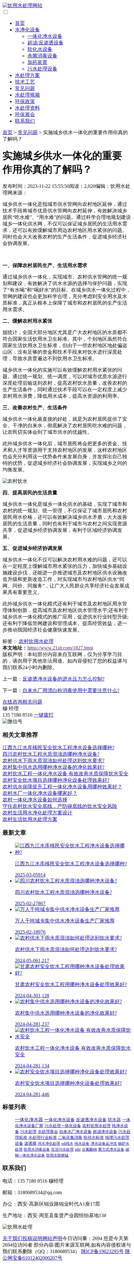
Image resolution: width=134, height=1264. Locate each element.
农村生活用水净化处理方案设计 (37, 812)
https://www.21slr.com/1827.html (60, 647)
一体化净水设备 (44, 36)
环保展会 (25, 114)
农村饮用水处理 (36, 641)
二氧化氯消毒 (70, 1137)
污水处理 (28, 1131)
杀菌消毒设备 (42, 55)
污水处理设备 (42, 68)
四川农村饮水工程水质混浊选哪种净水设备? (50, 754)
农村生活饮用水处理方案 (29, 819)
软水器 (114, 1119)
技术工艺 (25, 81)
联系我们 (25, 121)
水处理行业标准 (42, 1137)
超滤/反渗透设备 (45, 42)
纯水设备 (81, 1143)
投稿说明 (32, 1238)
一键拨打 (44, 715)
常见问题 (25, 88)
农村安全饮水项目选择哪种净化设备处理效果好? (55, 780)
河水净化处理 (49, 1143)
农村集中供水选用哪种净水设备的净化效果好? (53, 767)
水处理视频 (27, 94)
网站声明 (52, 1238)
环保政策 (25, 101)
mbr (78, 1149)
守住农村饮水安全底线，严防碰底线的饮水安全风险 (59, 806)
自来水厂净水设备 (75, 1132)
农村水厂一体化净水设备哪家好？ (39, 793)
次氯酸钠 (89, 1149)
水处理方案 (27, 75)
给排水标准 (94, 1137)
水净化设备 (27, 29)
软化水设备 (39, 49)
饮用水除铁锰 (57, 1155)
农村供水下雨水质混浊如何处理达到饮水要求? (53, 760)
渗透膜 (30, 1143)
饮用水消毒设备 (37, 1149)
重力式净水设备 (111, 1149)
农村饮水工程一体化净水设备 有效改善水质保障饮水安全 (65, 773)
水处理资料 (27, 108)
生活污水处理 (62, 1149)
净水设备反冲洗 (104, 1143)
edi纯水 (67, 1143)
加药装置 (37, 62)
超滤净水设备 (105, 1132)
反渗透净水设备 (91, 1119)
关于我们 (12, 1238)
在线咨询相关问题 (22, 701)
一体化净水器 (29, 1119)
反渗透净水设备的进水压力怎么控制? (63, 679)
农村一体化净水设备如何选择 (34, 799)
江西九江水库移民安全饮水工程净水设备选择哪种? (58, 747)
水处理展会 (48, 1132)
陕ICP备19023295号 (102, 1251)
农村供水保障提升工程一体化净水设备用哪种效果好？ (62, 786)
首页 (20, 23)
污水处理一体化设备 (63, 1125)
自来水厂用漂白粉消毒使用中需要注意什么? (70, 690)
